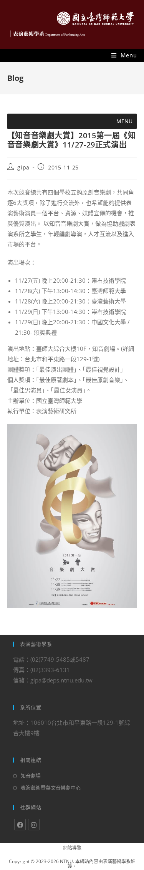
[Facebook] (20, 824)
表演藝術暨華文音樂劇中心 (51, 787)
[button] (124, 121)
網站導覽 (72, 848)
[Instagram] (34, 824)
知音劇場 (31, 775)
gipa (23, 167)
